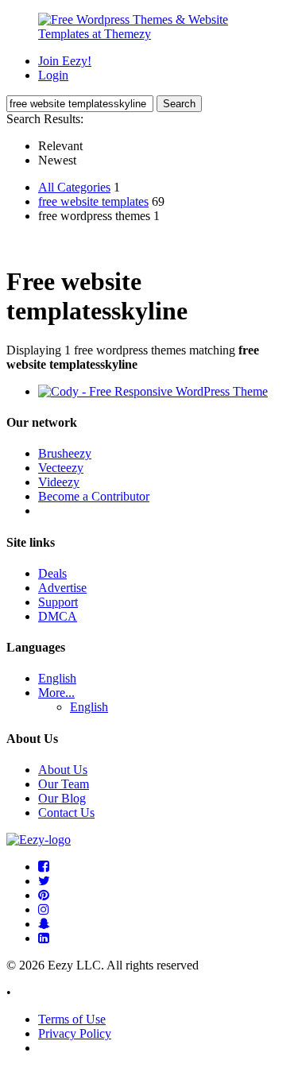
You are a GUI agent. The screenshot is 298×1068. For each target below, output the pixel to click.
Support (58, 602)
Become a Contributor (93, 496)
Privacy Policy (74, 1033)
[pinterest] (43, 895)
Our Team (63, 784)
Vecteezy (60, 467)
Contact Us (66, 812)
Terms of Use (72, 1019)
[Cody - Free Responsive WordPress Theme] (153, 391)
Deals (52, 573)
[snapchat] (44, 924)
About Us (62, 769)
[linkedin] (43, 938)
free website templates (93, 201)
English (57, 678)
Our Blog (62, 798)
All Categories (74, 187)
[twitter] (44, 881)
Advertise (62, 587)
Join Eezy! (64, 61)
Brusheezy (64, 453)
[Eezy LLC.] (38, 839)
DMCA (57, 616)
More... (56, 692)
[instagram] (43, 909)
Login (53, 75)
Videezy (58, 482)
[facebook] (43, 866)
